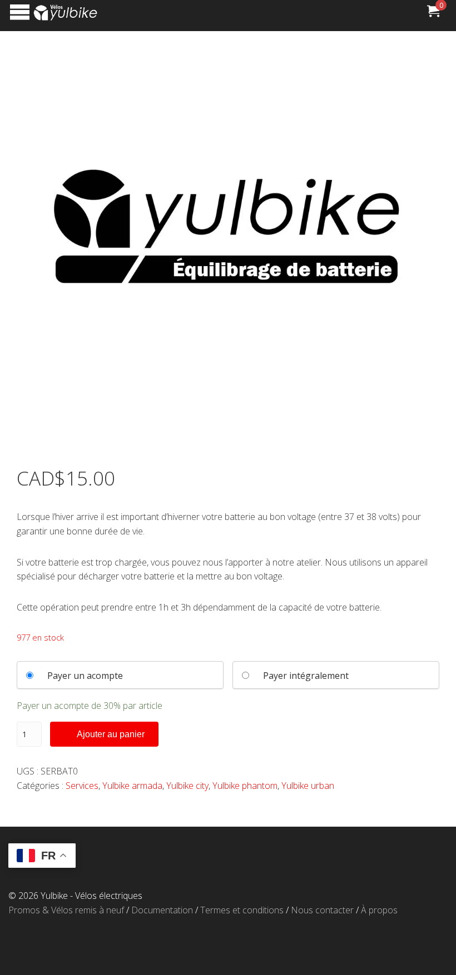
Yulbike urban (307, 785)
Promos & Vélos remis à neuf (66, 910)
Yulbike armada (132, 785)
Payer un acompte (85, 675)
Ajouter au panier (111, 734)
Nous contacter (322, 910)
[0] (433, 13)
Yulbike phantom (244, 785)
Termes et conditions (242, 910)
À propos (379, 910)
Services (82, 785)
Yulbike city (187, 785)
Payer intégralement (306, 675)
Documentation (162, 910)
